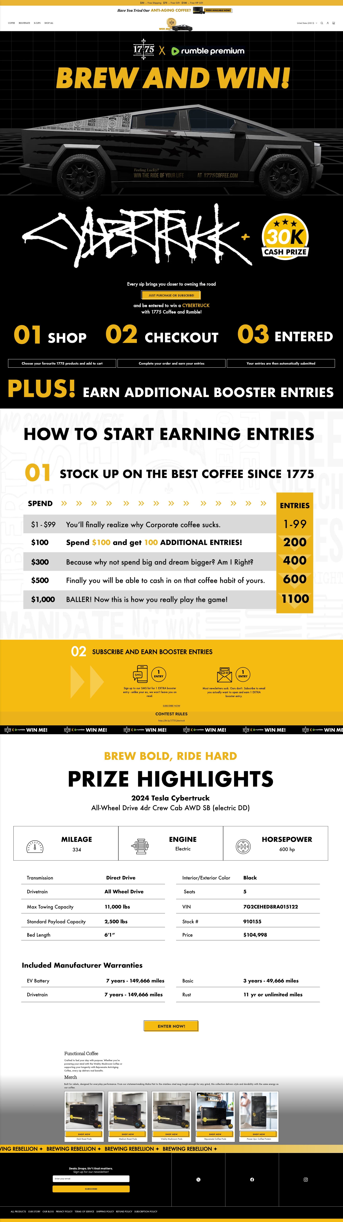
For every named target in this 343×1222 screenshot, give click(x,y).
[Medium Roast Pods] (127, 1111)
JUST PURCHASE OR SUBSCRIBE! (171, 295)
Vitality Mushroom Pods (171, 1138)
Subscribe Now (171, 705)
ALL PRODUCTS (18, 1211)
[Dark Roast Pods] (84, 1111)
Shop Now (84, 1134)
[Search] (322, 23)
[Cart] (334, 23)
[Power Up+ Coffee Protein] (259, 1111)
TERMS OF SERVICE (84, 1211)
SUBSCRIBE (91, 1188)
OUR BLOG (48, 1211)
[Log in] (328, 23)
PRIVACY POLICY (64, 1211)
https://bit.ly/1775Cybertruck (171, 720)
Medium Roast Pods (128, 1138)
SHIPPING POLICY (105, 1211)
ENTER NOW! (171, 1026)
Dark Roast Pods (84, 1138)
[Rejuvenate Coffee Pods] (215, 1111)
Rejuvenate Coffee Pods (215, 1138)
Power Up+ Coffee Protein (259, 1138)
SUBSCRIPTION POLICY (145, 1211)
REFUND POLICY (124, 1211)
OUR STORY (34, 1211)
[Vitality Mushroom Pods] (171, 1111)
